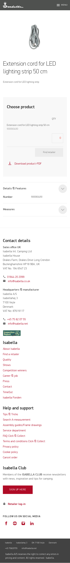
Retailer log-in (16, 504)
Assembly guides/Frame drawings (22, 425)
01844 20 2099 (15, 277)
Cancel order (10, 457)
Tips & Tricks (10, 414)
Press (6, 381)
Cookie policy (10, 452)
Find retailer (49, 152)
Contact (7, 386)
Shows (7, 365)
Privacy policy (10, 446)
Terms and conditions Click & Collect (24, 441)
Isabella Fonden (12, 397)
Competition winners (15, 370)
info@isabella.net (18, 323)
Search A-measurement (17, 419)
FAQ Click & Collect (14, 436)
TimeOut (8, 392)
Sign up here (17, 489)
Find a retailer (11, 354)
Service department (14, 430)
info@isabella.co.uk (19, 281)
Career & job (10, 376)
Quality (7, 359)
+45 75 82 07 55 (16, 319)
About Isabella (11, 349)
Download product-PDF (24, 163)
